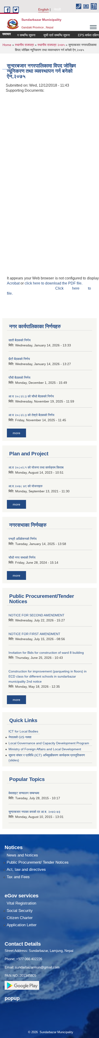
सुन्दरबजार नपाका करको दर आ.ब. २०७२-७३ (34, 812)
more (16, 433)
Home (7, 45)
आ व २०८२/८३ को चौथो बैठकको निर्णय (31, 396)
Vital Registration (21, 903)
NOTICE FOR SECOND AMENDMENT (36, 615)
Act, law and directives (26, 869)
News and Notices (22, 855)
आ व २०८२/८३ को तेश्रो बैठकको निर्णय (31, 415)
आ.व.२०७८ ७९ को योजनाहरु (26, 486)
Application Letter (22, 925)
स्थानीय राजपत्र (25, 45)
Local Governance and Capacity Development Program (49, 743)
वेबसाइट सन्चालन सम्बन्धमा (24, 793)
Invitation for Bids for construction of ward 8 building (46, 652)
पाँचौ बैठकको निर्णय (19, 377)
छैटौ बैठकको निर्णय (19, 359)
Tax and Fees (18, 877)
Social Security (20, 910)
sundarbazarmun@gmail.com (37, 967)
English (43, 9)
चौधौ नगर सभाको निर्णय (22, 557)
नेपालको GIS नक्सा (20, 737)
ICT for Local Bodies (23, 731)
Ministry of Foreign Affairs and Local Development (45, 749)
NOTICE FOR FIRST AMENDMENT (34, 634)
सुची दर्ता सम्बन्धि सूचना (51, 35)
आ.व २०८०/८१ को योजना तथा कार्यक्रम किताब (36, 467)
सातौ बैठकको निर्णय (20, 340)
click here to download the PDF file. (53, 283)
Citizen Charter (20, 918)
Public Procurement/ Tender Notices (38, 862)
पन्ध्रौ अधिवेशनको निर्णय (23, 539)
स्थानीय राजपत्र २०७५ (51, 45)
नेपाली (57, 9)
